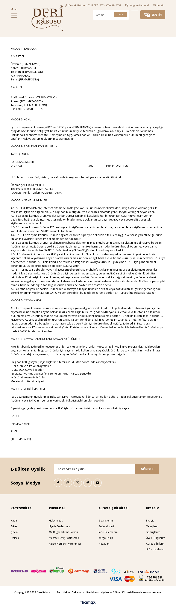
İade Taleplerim (108, 532)
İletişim (161, 5)
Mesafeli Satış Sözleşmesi (64, 538)
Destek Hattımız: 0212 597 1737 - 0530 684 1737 (94, 5)
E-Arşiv (150, 520)
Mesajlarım (152, 526)
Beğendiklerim (107, 526)
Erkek (14, 526)
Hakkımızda (56, 520)
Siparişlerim (106, 520)
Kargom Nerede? (139, 5)
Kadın (14, 520)
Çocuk (14, 532)
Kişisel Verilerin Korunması (65, 543)
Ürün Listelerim (155, 549)
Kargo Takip (106, 538)
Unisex (15, 538)
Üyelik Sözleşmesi (59, 526)
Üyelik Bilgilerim (155, 538)
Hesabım (104, 543)
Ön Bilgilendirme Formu (63, 532)
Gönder (147, 469)
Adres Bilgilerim (155, 543)
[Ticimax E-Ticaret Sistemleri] (88, 603)
